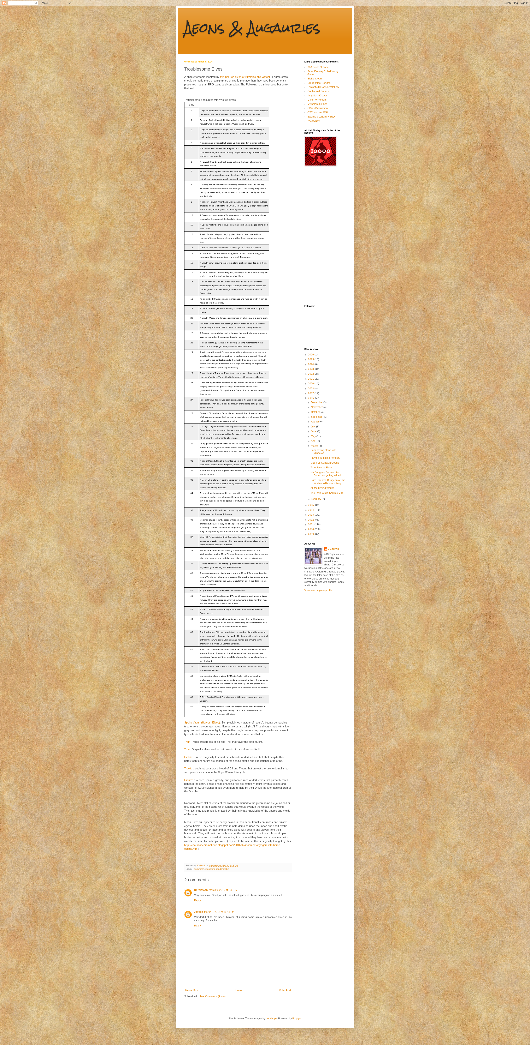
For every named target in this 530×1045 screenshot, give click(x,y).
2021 (311, 378)
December (317, 402)
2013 (311, 514)
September (317, 416)
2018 (311, 388)
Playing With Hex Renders (325, 457)
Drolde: (188, 757)
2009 (311, 534)
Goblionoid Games (318, 91)
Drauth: (188, 780)
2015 (311, 505)
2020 (311, 383)
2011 (311, 524)
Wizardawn (313, 120)
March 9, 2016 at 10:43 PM (219, 912)
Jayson (198, 912)
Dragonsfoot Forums (318, 83)
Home (238, 990)
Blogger (296, 1018)
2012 (311, 519)
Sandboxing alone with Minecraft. (323, 452)
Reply (197, 900)
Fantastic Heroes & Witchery (323, 87)
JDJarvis (333, 548)
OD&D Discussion (317, 108)
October (315, 412)
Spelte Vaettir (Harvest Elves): (202, 722)
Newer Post (191, 990)
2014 (311, 510)
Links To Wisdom (316, 99)
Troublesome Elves (321, 467)
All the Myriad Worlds (322, 488)
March (315, 445)
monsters (210, 869)
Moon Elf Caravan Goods (325, 462)
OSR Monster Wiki (317, 112)
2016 (311, 398)
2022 (311, 373)
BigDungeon (314, 78)
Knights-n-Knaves (317, 95)
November (317, 407)
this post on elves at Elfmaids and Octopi (245, 76)
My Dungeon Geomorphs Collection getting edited (326, 474)
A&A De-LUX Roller (318, 67)
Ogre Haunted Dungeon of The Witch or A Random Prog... (328, 482)
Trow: (187, 749)
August (315, 421)
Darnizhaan (201, 890)
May (313, 436)
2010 (311, 529)
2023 (311, 369)
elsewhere (199, 869)
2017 (311, 393)
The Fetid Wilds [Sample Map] (327, 493)
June (314, 431)
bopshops (271, 1018)
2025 (311, 359)
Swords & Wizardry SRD (321, 116)
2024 (311, 364)
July (313, 426)
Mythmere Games (317, 104)
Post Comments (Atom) (212, 996)
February (316, 499)
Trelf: (187, 741)
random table (222, 869)
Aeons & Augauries (252, 27)
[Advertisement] (320, 235)
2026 (311, 354)
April (314, 441)
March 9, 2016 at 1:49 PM (223, 890)
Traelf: (188, 768)
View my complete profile (318, 590)
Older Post (285, 990)
